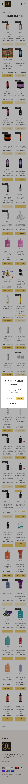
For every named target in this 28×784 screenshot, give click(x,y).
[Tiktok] (17, 403)
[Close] (25, 378)
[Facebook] (10, 403)
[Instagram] (15, 403)
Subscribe (19, 398)
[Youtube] (13, 403)
